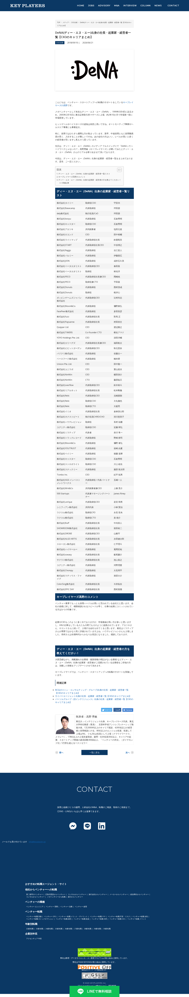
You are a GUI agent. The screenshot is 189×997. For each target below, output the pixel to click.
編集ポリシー (100, 986)
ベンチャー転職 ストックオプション (39, 919)
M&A (116, 5)
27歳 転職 (78, 928)
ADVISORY (104, 5)
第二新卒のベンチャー (34, 894)
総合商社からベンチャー (139, 894)
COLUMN (145, 5)
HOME (80, 5)
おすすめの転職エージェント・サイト (46, 884)
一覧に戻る (94, 752)
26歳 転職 (68, 928)
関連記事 (65, 183)
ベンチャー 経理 (81, 906)
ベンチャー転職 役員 (81, 919)
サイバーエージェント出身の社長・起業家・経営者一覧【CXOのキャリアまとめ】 (93, 696)
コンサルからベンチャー (77, 894)
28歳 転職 (87, 928)
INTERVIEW (130, 5)
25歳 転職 (58, 928)
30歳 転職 (107, 928)
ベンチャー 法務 (66, 906)
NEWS (158, 5)
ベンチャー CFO (50, 916)
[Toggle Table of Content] (118, 170)
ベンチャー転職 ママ (97, 916)
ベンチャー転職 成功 (63, 919)
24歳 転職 (49, 928)
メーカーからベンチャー (119, 894)
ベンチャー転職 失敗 (34, 916)
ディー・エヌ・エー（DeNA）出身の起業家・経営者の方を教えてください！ (89, 180)
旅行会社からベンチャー (98, 894)
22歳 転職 (29, 928)
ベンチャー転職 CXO (117, 919)
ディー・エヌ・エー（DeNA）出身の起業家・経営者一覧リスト (84, 173)
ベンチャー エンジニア (34, 906)
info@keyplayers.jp (37, 841)
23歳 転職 (39, 928)
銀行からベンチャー (75, 897)
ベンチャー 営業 (52, 906)
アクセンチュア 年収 (34, 938)
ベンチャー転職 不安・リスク (119, 916)
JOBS (91, 5)
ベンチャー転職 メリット (136, 919)
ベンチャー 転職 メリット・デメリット (73, 916)
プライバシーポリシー (85, 986)
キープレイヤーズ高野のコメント (71, 177)
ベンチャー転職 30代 (99, 919)
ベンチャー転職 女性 (140, 916)
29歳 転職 (97, 928)
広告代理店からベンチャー (55, 894)
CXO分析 (59, 42)
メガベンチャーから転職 (56, 897)
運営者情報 (112, 986)
